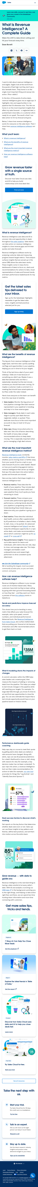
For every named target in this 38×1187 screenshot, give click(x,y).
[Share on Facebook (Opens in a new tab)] (21, 50)
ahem (25, 526)
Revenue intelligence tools (11, 455)
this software (20, 595)
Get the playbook (11, 949)
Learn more (9, 1032)
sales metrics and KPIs (17, 457)
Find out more (19, 190)
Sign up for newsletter (17, 1155)
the (12, 242)
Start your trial (10, 1070)
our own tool (28, 771)
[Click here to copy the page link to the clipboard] (26, 50)
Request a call (14, 1134)
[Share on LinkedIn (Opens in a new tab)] (11, 50)
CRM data (5, 890)
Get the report (10, 989)
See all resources (18, 1081)
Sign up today (19, 312)
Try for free (13, 1114)
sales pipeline (19, 242)
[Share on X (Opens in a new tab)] (16, 50)
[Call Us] (32, 1175)
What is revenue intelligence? (15, 138)
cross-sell (16, 536)
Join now (9, 19)
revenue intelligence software (21, 126)
